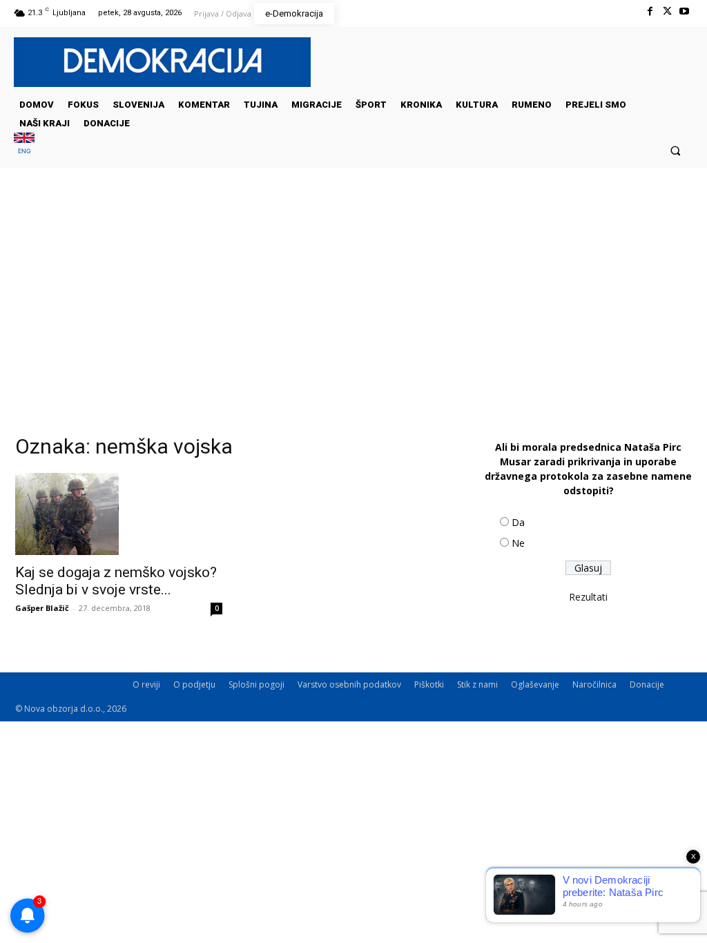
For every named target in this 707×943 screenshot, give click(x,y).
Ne (518, 543)
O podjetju (194, 684)
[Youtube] (684, 11)
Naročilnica (594, 684)
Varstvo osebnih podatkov (349, 684)
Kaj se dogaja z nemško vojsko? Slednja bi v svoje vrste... (116, 581)
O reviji (146, 684)
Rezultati (588, 596)
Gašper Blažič (42, 608)
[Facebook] (649, 11)
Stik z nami (477, 684)
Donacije (647, 684)
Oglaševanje (535, 684)
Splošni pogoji (256, 684)
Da (518, 522)
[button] (675, 150)
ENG (24, 151)
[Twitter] (667, 11)
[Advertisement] (353, 305)
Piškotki (429, 684)
